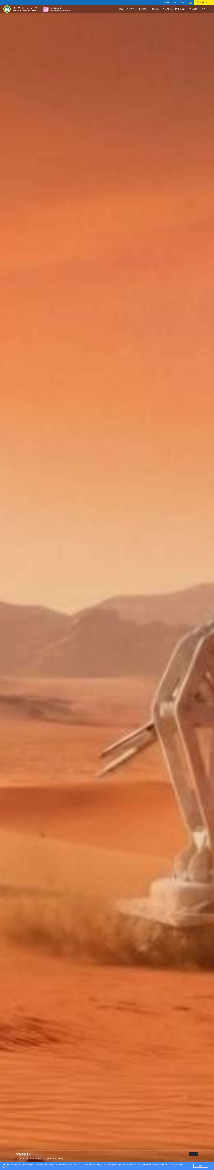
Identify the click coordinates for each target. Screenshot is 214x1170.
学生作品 (167, 9)
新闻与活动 (180, 9)
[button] (191, 1153)
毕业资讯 (193, 9)
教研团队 (155, 9)
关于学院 (130, 9)
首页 (121, 9)
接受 (200, 1166)
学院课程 (142, 9)
